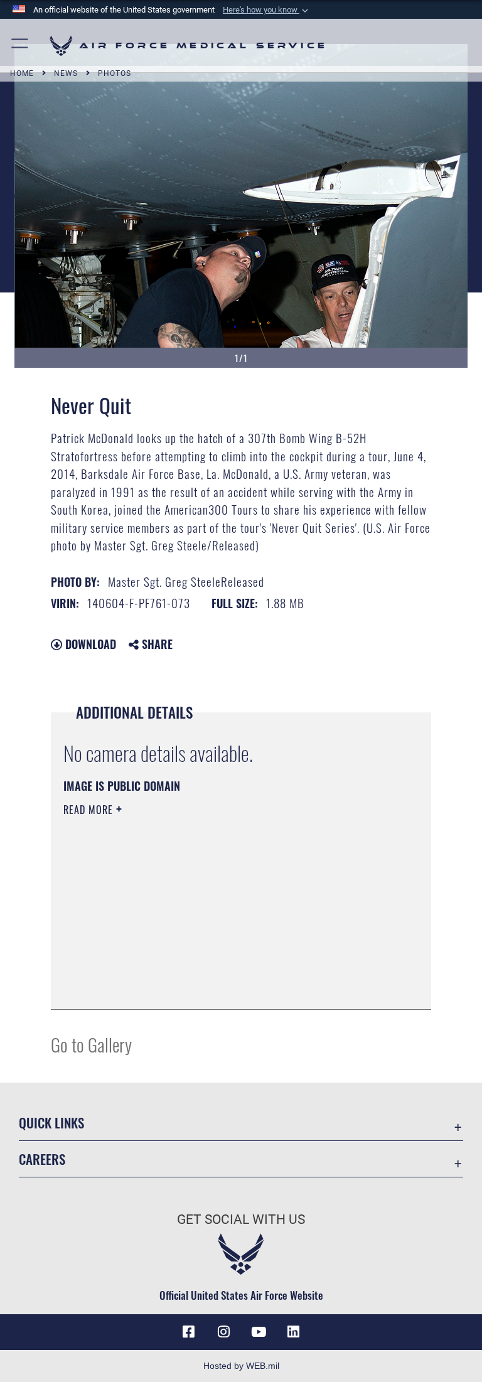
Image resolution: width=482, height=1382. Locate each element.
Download (89, 644)
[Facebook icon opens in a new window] (188, 1331)
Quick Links (51, 1122)
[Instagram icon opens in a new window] (223, 1331)
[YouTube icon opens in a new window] (258, 1331)
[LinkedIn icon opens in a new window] (293, 1331)
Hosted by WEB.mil (241, 1366)
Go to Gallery (91, 1044)
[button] (267, 10)
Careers (42, 1159)
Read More (89, 809)
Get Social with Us (241, 1219)
